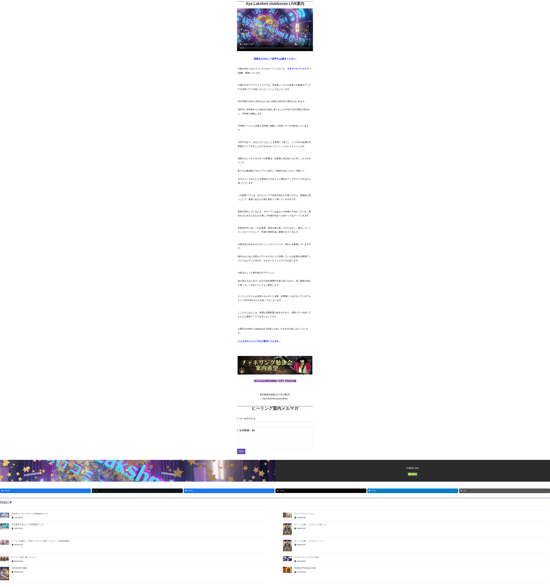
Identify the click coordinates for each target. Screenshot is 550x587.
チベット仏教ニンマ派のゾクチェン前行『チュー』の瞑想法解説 (40, 541)
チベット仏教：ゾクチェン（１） (309, 541)
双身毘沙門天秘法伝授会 (305, 568)
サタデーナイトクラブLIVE (306, 557)
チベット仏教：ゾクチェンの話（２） (311, 524)
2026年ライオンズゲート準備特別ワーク (29, 514)
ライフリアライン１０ (304, 514)
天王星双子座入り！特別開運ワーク (27, 524)
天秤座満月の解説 (19, 568)
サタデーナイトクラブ (298, 68)
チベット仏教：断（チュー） (24, 557)
